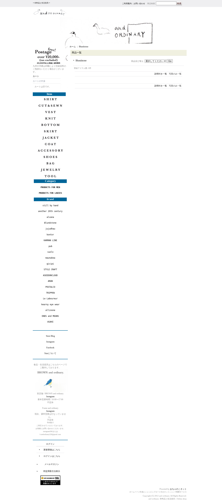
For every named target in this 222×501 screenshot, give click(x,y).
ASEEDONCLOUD (50, 275)
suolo (50, 252)
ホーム (73, 46)
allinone (50, 310)
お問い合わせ (139, 3)
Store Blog (50, 336)
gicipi (50, 264)
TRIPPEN (50, 293)
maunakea (50, 258)
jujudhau (50, 229)
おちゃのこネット (178, 489)
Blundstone (50, 223)
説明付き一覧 (160, 74)
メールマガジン (51, 464)
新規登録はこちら (52, 449)
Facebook (50, 347)
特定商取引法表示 (51, 471)
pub (50, 246)
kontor (50, 234)
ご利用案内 (127, 3)
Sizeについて (50, 353)
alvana (50, 217)
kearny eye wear (50, 304)
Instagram (50, 342)
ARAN (50, 281)
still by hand (50, 205)
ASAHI (50, 322)
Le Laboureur (50, 298)
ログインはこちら (52, 456)
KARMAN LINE (50, 240)
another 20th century (50, 211)
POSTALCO (50, 287)
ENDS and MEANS (50, 316)
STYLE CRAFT (50, 269)
